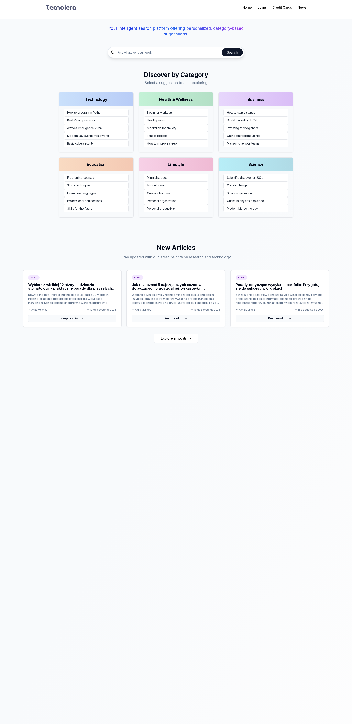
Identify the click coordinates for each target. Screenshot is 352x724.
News (302, 7)
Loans (262, 7)
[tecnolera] (61, 7)
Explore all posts (174, 338)
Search (232, 52)
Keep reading (70, 318)
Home (247, 7)
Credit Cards (282, 7)
